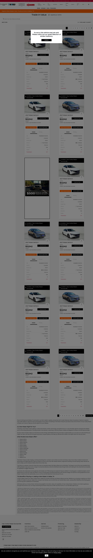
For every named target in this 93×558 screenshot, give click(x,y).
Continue (46, 40)
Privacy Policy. (57, 552)
